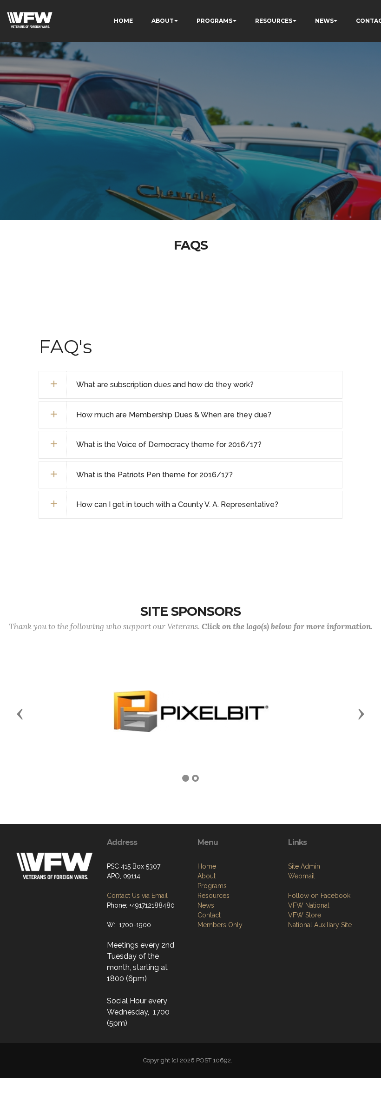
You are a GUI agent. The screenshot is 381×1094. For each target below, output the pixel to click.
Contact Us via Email (137, 895)
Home (206, 866)
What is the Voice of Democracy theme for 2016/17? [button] (169, 444)
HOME (123, 20)
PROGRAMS (214, 20)
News (205, 905)
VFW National (308, 905)
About (206, 876)
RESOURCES (273, 20)
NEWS (324, 20)
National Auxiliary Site (320, 925)
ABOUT (162, 20)
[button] (20, 713)
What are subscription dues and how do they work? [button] (165, 384)
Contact (209, 915)
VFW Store (304, 915)
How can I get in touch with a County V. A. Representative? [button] (177, 504)
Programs (212, 886)
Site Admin (304, 866)
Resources (213, 895)
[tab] (190, 385)
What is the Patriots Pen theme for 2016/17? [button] (154, 474)
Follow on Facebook (319, 895)
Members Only (220, 925)
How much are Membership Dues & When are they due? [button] (173, 414)
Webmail (301, 876)
